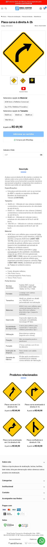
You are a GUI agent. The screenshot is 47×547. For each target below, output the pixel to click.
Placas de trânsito (27, 16)
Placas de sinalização (14, 16)
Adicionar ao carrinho (23, 134)
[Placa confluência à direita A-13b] (34, 432)
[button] (23, 89)
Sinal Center (42, 26)
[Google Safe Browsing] (23, 525)
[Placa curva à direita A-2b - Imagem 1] (13, 80)
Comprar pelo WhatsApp (24, 140)
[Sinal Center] (23, 8)
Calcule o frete (8, 150)
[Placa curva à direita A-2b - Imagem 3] (32, 80)
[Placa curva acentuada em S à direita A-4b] (12, 432)
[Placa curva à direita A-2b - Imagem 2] (23, 80)
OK (41, 155)
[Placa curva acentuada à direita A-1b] (34, 396)
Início (4, 16)
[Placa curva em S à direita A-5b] (12, 396)
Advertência (37, 16)
